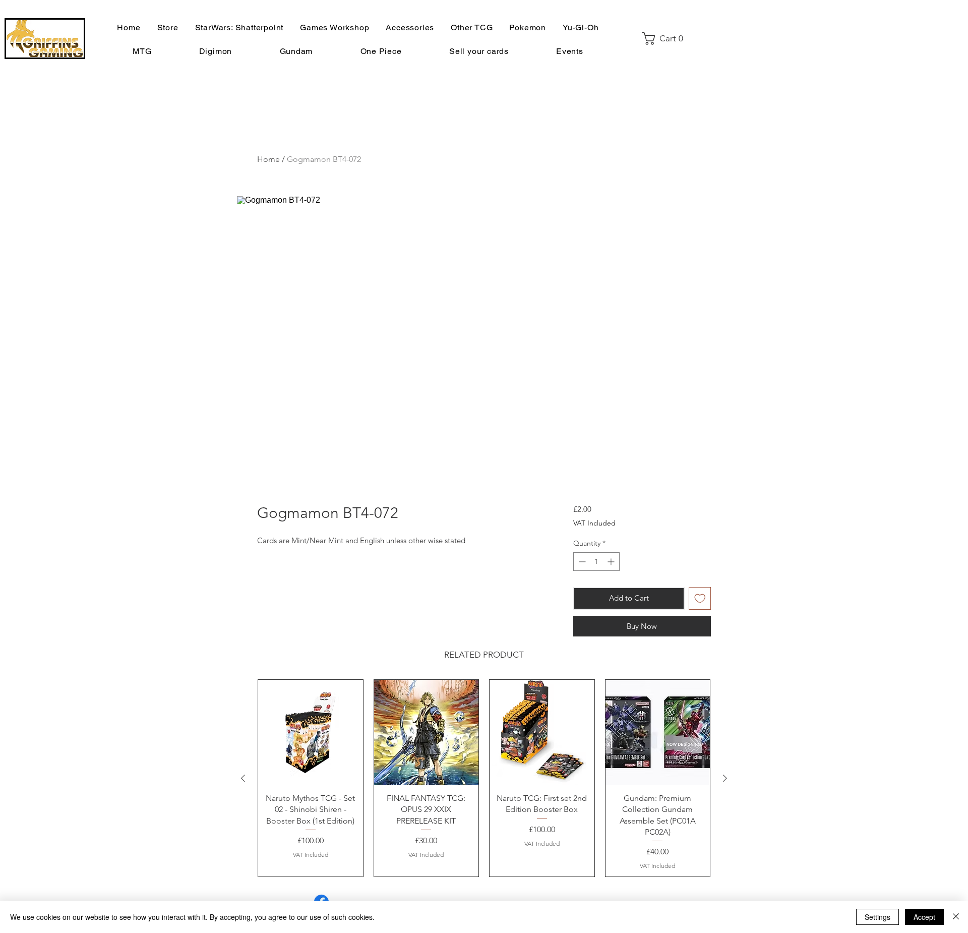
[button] (666, 38)
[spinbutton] (596, 561)
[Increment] (612, 561)
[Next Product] (725, 778)
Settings (877, 917)
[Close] (956, 917)
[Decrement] (581, 561)
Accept (924, 917)
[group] (484, 778)
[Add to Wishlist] (700, 598)
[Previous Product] (243, 778)
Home (268, 159)
